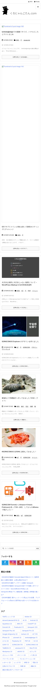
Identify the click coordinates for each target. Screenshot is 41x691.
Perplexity (16, 641)
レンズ (17, 662)
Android (34, 620)
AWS (17, 40)
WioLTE (33, 648)
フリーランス (6, 349)
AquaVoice (7, 624)
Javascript (26, 40)
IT (21, 40)
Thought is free (32, 686)
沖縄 (31, 406)
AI (25, 620)
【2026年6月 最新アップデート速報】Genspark (17, 583)
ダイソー (21, 655)
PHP (29, 291)
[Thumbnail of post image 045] (21, 145)
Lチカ (5, 641)
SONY (5, 644)
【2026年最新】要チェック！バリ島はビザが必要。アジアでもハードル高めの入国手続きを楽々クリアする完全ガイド (20, 600)
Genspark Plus (8, 630)
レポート (6, 662)
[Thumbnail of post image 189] (19, 492)
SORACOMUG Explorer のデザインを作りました (20, 341)
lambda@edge (31, 637)
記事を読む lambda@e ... (20, 57)
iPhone (5, 637)
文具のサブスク (8, 666)
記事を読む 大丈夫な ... (20, 307)
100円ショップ (8, 616)
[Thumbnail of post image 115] (19, 385)
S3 (36, 641)
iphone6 (17, 637)
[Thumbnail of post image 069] (13, 28)
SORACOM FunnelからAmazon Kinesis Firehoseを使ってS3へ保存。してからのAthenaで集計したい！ (20, 507)
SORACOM (26, 347)
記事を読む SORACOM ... (20, 532)
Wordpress (7, 651)
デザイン (34, 347)
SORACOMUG (32, 644)
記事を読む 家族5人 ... (20, 419)
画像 (33, 666)
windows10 (20, 648)
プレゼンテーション (27, 659)
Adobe (28, 616)
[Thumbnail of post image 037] (19, 439)
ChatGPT (32, 624)
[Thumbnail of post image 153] (21, 269)
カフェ (33, 651)
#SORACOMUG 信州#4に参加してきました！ (19, 452)
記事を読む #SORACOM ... (20, 473)
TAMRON (6, 648)
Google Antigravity (9, 634)
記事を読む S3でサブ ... (20, 248)
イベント (35, 291)
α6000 (20, 651)
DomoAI (6, 627)
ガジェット (7, 655)
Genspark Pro (28, 630)
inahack (25, 634)
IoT (22, 291)
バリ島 (33, 655)
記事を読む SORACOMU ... (20, 366)
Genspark (32, 627)
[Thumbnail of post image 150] (21, 328)
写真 (35, 662)
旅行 (22, 406)
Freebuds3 (19, 627)
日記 (27, 406)
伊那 (26, 662)
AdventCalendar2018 (10, 620)
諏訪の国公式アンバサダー (12, 670)
